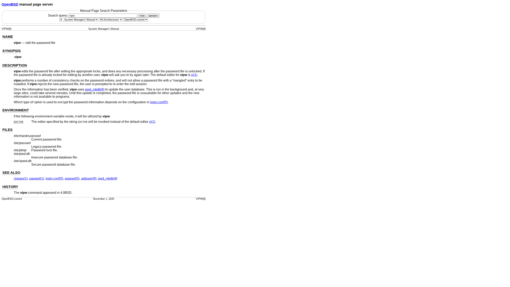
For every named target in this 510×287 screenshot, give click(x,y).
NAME (7, 37)
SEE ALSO (11, 173)
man (142, 15)
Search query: (58, 15)
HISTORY (10, 187)
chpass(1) (21, 178)
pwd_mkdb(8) (94, 89)
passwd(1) (36, 178)
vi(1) (194, 75)
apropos (153, 15)
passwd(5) (72, 178)
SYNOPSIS (11, 51)
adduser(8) (88, 178)
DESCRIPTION (14, 65)
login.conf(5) (159, 102)
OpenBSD (10, 4)
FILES (7, 130)
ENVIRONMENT (15, 110)
